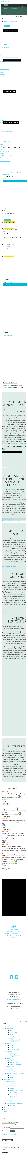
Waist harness (14, 1053)
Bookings (12, 1085)
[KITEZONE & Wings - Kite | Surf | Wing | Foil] (4, 32)
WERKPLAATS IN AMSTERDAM (14, 933)
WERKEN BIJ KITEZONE (14, 931)
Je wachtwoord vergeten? (9, 1134)
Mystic (11, 1077)
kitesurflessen (20, 419)
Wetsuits (9, 1043)
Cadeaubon (13, 1083)
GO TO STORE (7, 42)
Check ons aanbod (8, 519)
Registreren (4, 1152)
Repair (5, 1109)
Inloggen (12, 1131)
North (11, 1070)
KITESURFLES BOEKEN (14, 935)
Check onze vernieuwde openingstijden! (13, 6)
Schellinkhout (13, 1094)
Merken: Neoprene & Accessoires (16, 1073)
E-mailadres (5, 1144)
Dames (11, 1047)
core (15, 761)
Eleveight (12, 1072)
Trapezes (9, 1051)
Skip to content (5, 1)
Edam (11, 1098)
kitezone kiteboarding (20, 443)
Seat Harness (13, 1057)
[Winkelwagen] (9, 228)
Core (11, 1068)
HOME (14, 926)
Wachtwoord (6, 1127)
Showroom (10, 1028)
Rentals (6, 1107)
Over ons (6, 153)
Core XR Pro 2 (7, 279)
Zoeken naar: (10, 244)
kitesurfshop (22, 598)
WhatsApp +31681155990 (11, 8)
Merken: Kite (10, 1066)
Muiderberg (13, 1096)
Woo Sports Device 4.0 (10, 383)
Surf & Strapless (14, 1042)
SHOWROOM (14, 930)
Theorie (9, 155)
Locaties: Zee (10, 1087)
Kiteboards (10, 1038)
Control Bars (13, 1032)
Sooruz (12, 1075)
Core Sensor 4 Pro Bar (10, 229)
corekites (18, 757)
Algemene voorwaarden (6, 1021)
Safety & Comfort (14, 1062)
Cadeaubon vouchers (15, 1064)
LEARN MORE (6, 467)
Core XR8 (6, 332)
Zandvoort (12, 1088)
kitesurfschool (11, 489)
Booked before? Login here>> (15, 1103)
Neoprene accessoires (16, 1049)
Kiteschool (7, 1079)
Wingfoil (12, 1036)
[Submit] (7, 248)
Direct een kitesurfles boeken (11, 520)
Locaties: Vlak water (12, 1092)
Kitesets (9, 1058)
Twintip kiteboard (15, 1040)
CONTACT (14, 937)
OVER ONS (14, 928)
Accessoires (10, 1060)
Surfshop (6, 1027)
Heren (11, 1045)
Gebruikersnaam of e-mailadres (11, 1122)
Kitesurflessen (11, 1081)
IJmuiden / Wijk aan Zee (16, 1090)
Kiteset (11, 1034)
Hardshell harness (15, 1055)
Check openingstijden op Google (14, 999)
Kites (11, 1030)
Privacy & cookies (15, 1021)
